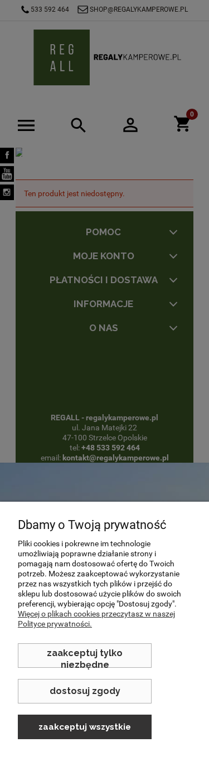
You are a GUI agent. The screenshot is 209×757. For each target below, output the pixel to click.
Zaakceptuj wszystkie (84, 727)
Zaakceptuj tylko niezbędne (85, 658)
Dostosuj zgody (85, 691)
